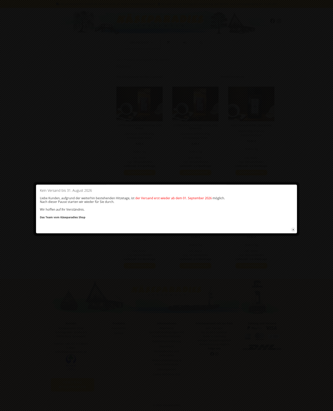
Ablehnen (154, 214)
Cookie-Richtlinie (147, 222)
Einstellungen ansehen (196, 214)
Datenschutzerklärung (169, 222)
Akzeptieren (125, 214)
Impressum (189, 222)
